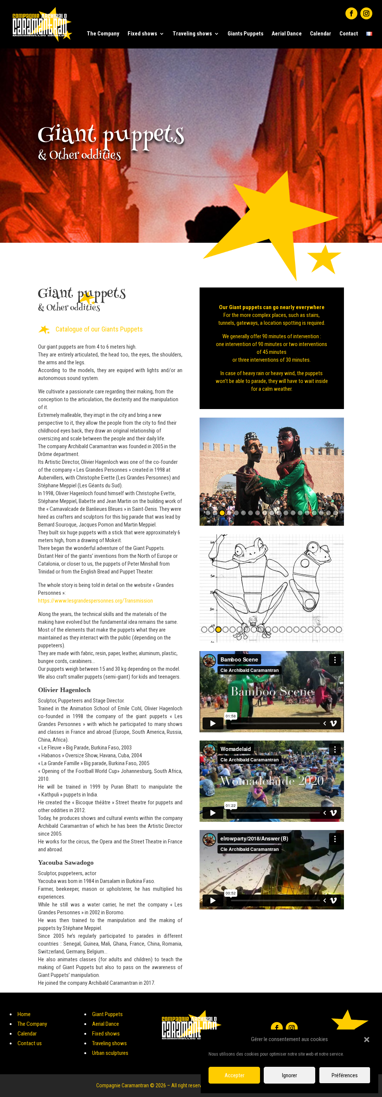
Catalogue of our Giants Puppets (99, 329)
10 (272, 513)
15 (307, 513)
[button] (366, 1039)
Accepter (234, 1075)
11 (279, 513)
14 (300, 513)
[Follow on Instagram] (366, 13)
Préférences (345, 1075)
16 (314, 513)
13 (293, 513)
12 (286, 513)
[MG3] (272, 524)
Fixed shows (142, 33)
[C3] (272, 640)
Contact (348, 33)
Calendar (320, 33)
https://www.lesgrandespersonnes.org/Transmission (95, 600)
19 (335, 513)
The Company (103, 33)
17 (321, 513)
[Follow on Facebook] (351, 13)
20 (339, 629)
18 (328, 513)
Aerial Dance (287, 33)
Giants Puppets (245, 33)
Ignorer (289, 1075)
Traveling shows (192, 33)
